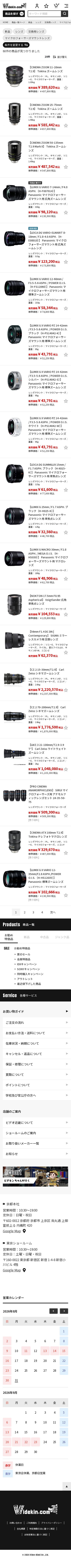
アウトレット (25, 979)
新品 (27, 937)
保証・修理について (19, 1064)
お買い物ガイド (13, 1011)
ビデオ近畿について (19, 1122)
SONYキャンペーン (28, 969)
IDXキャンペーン (27, 964)
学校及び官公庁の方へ (21, 1095)
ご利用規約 (31, 1522)
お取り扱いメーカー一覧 (22, 1143)
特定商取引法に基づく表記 (42, 1528)
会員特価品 (23, 959)
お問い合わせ (15, 1522)
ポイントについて (18, 1085)
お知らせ (12, 1153)
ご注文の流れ (15, 1022)
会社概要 (21, 1528)
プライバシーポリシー (51, 1522)
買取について (15, 1074)
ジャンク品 (62, 937)
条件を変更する (14, 45)
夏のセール (23, 954)
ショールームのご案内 (21, 1133)
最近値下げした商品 (29, 984)
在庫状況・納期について (22, 1043)
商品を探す (11, 14)
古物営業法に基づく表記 (35, 1534)
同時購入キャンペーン (30, 974)
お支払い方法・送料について (25, 1033)
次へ (53, 912)
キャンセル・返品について (24, 1053)
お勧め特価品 (9, 937)
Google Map (12, 1231)
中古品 (44, 937)
